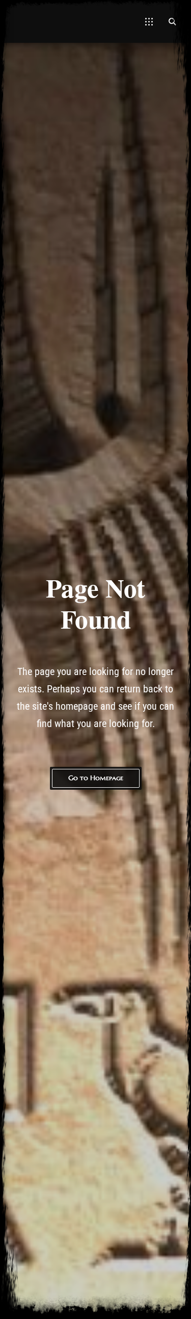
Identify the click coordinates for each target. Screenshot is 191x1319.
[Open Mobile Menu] (149, 21)
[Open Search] (172, 21)
